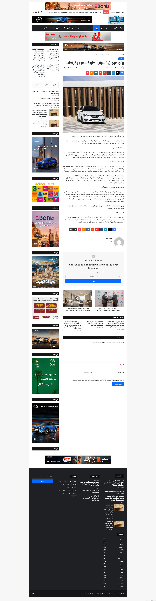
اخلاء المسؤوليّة (87, 593)
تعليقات (36, 85)
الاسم (122, 364)
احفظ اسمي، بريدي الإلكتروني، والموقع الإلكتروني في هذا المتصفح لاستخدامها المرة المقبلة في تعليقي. (97, 380)
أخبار (68, 28)
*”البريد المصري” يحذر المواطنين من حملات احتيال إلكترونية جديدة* (45, 93)
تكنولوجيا (115, 28)
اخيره (121, 544)
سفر (102, 28)
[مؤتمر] (116, 20)
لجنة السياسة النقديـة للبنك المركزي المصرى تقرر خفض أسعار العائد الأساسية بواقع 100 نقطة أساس (39, 113)
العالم (63, 28)
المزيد (45, 28)
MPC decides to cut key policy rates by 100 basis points (40, 123)
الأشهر (54, 85)
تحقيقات (51, 28)
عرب (121, 575)
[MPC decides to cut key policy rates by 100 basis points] (54, 123)
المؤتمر (96, 593)
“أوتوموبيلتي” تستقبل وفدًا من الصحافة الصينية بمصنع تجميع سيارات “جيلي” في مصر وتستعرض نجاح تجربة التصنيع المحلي (71, 12)
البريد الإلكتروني (119, 372)
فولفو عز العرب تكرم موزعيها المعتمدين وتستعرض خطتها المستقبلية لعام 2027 (95, 323)
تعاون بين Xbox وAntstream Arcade (49, 98)
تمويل (121, 28)
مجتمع (74, 28)
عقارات (90, 28)
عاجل (121, 572)
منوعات (121, 586)
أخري (121, 541)
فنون (79, 28)
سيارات (97, 28)
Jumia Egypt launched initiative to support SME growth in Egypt (53, 67)
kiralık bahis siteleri (150, 600)
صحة (84, 28)
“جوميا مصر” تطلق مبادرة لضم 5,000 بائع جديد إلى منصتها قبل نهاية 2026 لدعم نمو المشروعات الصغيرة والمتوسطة (38, 70)
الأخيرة (46, 85)
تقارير (57, 28)
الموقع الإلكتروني (88, 372)
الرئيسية (120, 54)
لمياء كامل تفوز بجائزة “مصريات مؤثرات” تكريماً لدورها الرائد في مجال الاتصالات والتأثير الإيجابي (46, 104)
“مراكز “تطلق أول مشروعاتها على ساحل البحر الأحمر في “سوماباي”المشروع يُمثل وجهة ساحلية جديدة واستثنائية (53, 54)
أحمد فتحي (118, 67)
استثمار (108, 28)
